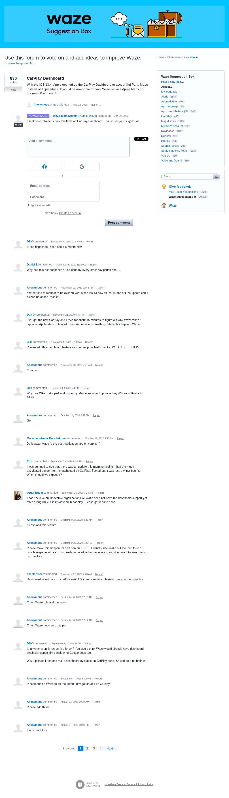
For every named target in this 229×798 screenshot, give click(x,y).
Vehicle (165, 155)
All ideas (166, 86)
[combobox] (188, 176)
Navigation (167, 131)
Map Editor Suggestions (184, 191)
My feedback (169, 91)
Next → (111, 748)
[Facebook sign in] (44, 166)
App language (169, 106)
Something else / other (175, 150)
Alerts (164, 96)
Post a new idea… (172, 81)
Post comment (119, 222)
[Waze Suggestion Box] (114, 24)
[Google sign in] (82, 166)
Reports (166, 136)
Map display (168, 121)
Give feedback (180, 186)
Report (89, 241)
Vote (13, 89)
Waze (173, 205)
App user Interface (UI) (175, 111)
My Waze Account (172, 126)
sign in (194, 57)
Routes (165, 140)
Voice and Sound (171, 160)
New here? (63, 213)
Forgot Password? (39, 205)
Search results (170, 145)
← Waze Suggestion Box (19, 63)
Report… (96, 104)
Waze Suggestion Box (178, 76)
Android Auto (169, 101)
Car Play (166, 116)
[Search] (216, 176)
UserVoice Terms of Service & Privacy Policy (129, 784)
